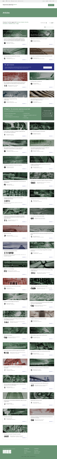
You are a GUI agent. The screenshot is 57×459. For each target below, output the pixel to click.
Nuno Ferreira (18, 321)
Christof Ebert (10, 369)
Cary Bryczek (16, 85)
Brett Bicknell (41, 182)
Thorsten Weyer (18, 254)
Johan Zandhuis (11, 235)
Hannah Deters (13, 202)
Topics (51, 5)
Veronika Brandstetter (12, 255)
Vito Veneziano (48, 272)
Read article (24, 44)
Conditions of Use (32, 456)
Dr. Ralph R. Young (11, 101)
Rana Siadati (41, 272)
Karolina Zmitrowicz (38, 133)
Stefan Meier (10, 403)
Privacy (28, 456)
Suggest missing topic (47, 67)
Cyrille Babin (10, 184)
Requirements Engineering (10, 5)
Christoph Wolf (37, 150)
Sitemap (22, 456)
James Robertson (44, 305)
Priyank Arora (37, 353)
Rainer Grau (37, 252)
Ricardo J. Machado (22, 321)
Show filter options (43, 22)
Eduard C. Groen (8, 202)
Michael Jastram (13, 85)
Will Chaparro (23, 352)
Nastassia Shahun (11, 303)
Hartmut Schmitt (20, 202)
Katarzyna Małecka (11, 134)
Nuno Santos (37, 200)
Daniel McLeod (48, 182)
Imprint (25, 456)
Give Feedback (36, 450)
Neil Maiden (37, 83)
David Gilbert (12, 270)
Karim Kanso (44, 182)
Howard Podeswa (11, 42)
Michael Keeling (20, 352)
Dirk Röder (15, 270)
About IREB (25, 450)
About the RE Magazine (27, 451)
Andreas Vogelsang (13, 254)
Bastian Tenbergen (8, 254)
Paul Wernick (44, 272)
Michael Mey (37, 402)
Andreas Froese (23, 254)
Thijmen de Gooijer (15, 352)
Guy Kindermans (38, 40)
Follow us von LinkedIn (47, 113)
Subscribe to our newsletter (47, 115)
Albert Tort (37, 101)
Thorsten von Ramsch (38, 369)
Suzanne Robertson (39, 305)
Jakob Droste (16, 202)
